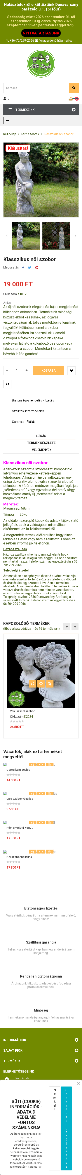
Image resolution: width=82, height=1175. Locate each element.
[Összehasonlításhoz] (7, 384)
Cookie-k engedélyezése (66, 1128)
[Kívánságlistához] (71, 370)
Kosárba (49, 370)
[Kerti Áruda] (41, 63)
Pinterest (36, 267)
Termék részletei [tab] (41, 443)
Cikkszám (10, 294)
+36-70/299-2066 (22, 40)
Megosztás (23, 267)
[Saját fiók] (6, 98)
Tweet (29, 267)
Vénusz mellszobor (22, 711)
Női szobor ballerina (19, 857)
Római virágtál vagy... (20, 827)
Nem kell (54, 1099)
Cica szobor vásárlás (20, 798)
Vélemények (41, 450)
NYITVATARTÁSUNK (41, 33)
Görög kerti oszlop (18, 769)
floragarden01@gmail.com (56, 40)
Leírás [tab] (41, 436)
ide (40, 1166)
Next (75, 236)
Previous (6, 236)
